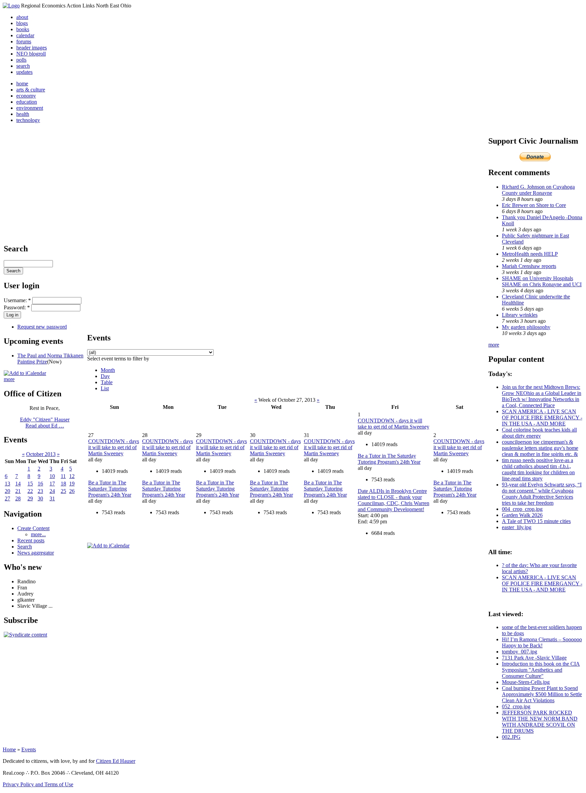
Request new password (42, 327)
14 (18, 483)
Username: (17, 300)
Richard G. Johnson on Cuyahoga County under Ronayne (538, 190)
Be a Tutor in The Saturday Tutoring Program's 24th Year (109, 489)
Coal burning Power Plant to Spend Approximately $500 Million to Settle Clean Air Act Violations (542, 694)
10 (52, 476)
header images (31, 47)
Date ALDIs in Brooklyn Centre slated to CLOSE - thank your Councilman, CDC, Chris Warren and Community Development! (393, 500)
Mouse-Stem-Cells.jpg (526, 682)
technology (28, 120)
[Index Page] (11, 5)
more (9, 379)
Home (9, 749)
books (22, 29)
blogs (22, 23)
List (105, 388)
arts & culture (30, 89)
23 (40, 491)
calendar (25, 35)
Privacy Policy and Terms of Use (38, 784)
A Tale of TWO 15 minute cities (536, 521)
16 (40, 483)
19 (72, 483)
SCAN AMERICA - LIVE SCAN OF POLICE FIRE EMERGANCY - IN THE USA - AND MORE (542, 417)
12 (72, 476)
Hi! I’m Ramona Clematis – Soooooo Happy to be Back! (542, 642)
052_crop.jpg (516, 706)
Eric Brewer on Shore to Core (534, 205)
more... (38, 534)
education (26, 102)
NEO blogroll (31, 54)
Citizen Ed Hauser (115, 761)
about (22, 17)
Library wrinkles (520, 315)
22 (30, 491)
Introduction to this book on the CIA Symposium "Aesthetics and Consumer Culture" (541, 670)
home (22, 83)
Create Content (33, 528)
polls (21, 60)
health (22, 114)
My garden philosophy (526, 327)
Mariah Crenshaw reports (529, 266)
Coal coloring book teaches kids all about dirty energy (539, 433)
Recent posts (30, 540)
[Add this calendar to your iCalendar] (25, 373)
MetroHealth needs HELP (530, 254)
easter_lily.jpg (516, 527)
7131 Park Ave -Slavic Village (534, 658)
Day (105, 376)
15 (30, 483)
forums (23, 41)
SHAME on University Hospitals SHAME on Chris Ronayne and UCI (542, 281)
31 (52, 498)
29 (30, 498)
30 (40, 498)
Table (107, 382)
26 (72, 491)
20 (7, 491)
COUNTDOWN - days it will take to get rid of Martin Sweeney (113, 447)
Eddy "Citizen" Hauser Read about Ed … (45, 423)
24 (52, 491)
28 (18, 498)
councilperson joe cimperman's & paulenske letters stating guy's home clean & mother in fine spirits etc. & (540, 448)
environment (29, 108)
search (23, 66)
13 (7, 483)
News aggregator (35, 553)
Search (24, 546)
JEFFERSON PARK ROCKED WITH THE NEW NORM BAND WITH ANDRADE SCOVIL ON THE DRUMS (540, 722)
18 (63, 483)
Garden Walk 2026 (522, 515)
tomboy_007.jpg (519, 651)
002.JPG (511, 737)
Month (108, 370)
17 (52, 483)
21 (18, 491)
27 (7, 498)
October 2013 (41, 454)
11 (63, 476)
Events (28, 749)
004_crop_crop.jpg (522, 509)
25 (63, 491)
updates (24, 72)
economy (26, 96)
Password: (17, 307)
